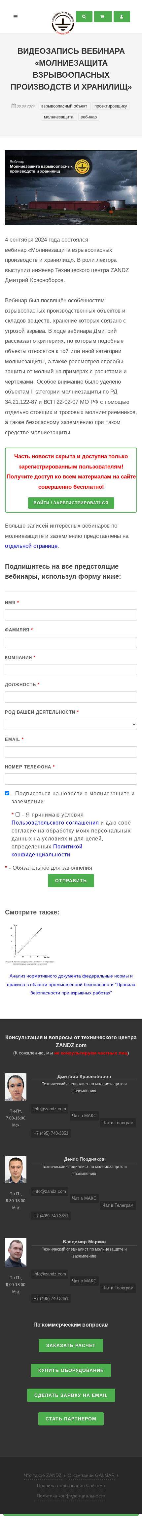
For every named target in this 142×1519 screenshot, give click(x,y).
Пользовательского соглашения (55, 823)
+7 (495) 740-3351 (51, 1133)
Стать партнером (71, 1418)
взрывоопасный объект (65, 106)
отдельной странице (31, 546)
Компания (20, 657)
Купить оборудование (71, 1370)
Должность (22, 684)
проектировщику (110, 106)
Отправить (71, 880)
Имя (12, 602)
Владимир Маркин (84, 1241)
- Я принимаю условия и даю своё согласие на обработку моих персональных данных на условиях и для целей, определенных (71, 834)
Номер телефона (30, 766)
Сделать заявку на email (71, 1395)
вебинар (89, 116)
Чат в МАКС (84, 1115)
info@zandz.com (50, 1108)
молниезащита (59, 116)
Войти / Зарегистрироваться (71, 503)
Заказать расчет (71, 1345)
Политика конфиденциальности (71, 1495)
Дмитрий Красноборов (84, 1076)
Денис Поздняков (84, 1159)
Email (14, 739)
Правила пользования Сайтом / (71, 1485)
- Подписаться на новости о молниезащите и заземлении (73, 797)
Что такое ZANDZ (43, 1475)
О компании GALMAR (91, 1475)
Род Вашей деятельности (42, 712)
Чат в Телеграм (117, 1122)
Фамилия (19, 629)
